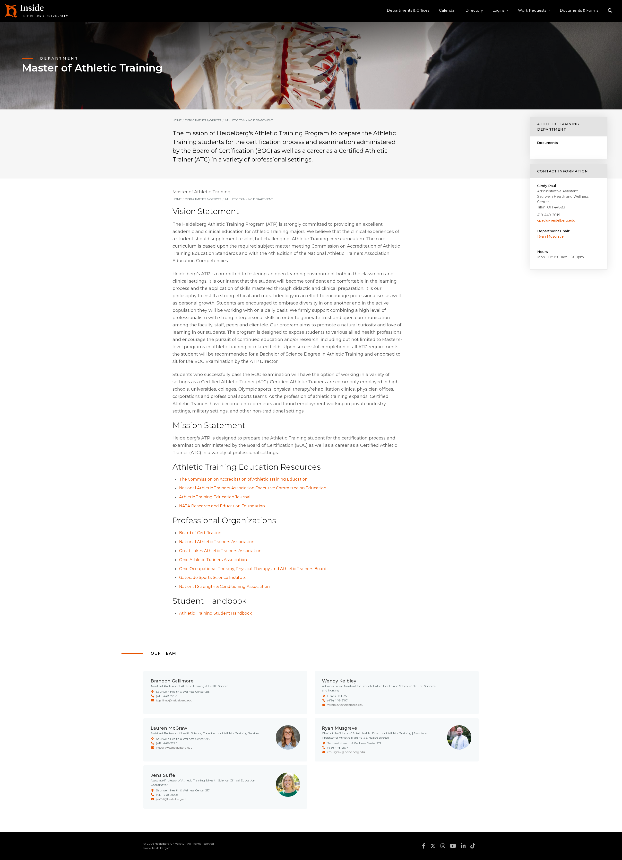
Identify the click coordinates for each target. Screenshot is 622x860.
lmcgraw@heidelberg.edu (174, 747)
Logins (498, 10)
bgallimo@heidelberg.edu (174, 700)
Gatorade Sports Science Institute (213, 577)
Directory (474, 10)
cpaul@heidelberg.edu (556, 220)
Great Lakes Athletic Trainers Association (220, 550)
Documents (547, 143)
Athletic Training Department (558, 127)
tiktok (472, 846)
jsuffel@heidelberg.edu (172, 799)
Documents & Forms (579, 10)
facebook (423, 846)
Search (610, 11)
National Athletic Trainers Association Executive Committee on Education (252, 487)
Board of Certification (200, 532)
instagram (443, 846)
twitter (433, 846)
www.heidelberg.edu (158, 848)
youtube (453, 846)
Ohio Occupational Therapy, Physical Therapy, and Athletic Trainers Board (253, 568)
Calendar (447, 10)
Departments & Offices (408, 10)
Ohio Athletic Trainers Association (213, 559)
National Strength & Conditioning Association (224, 586)
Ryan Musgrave (550, 236)
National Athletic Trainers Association (216, 541)
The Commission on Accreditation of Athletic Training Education (243, 479)
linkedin (463, 846)
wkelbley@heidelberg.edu (345, 705)
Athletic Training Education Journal (215, 496)
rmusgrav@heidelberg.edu (346, 752)
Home (177, 120)
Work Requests (532, 10)
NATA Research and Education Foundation (222, 505)
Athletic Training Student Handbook (215, 613)
